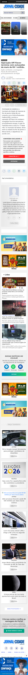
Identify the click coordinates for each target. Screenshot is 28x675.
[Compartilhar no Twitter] (9, 83)
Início (4, 652)
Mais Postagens (13, 609)
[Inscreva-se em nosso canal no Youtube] (22, 648)
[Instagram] (8, 217)
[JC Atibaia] (14, 7)
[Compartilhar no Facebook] (4, 83)
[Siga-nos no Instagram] (11, 648)
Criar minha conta (14, 631)
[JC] (14, 666)
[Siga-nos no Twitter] (16, 648)
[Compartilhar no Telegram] (19, 83)
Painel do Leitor (20, 652)
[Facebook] (14, 217)
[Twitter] (19, 217)
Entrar (4, 1)
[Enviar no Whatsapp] (14, 83)
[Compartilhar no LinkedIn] (24, 83)
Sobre (10, 652)
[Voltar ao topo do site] (25, 371)
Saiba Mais (14, 223)
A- (7, 105)
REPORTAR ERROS (21, 105)
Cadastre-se (13, 156)
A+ (12, 105)
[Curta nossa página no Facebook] (6, 648)
